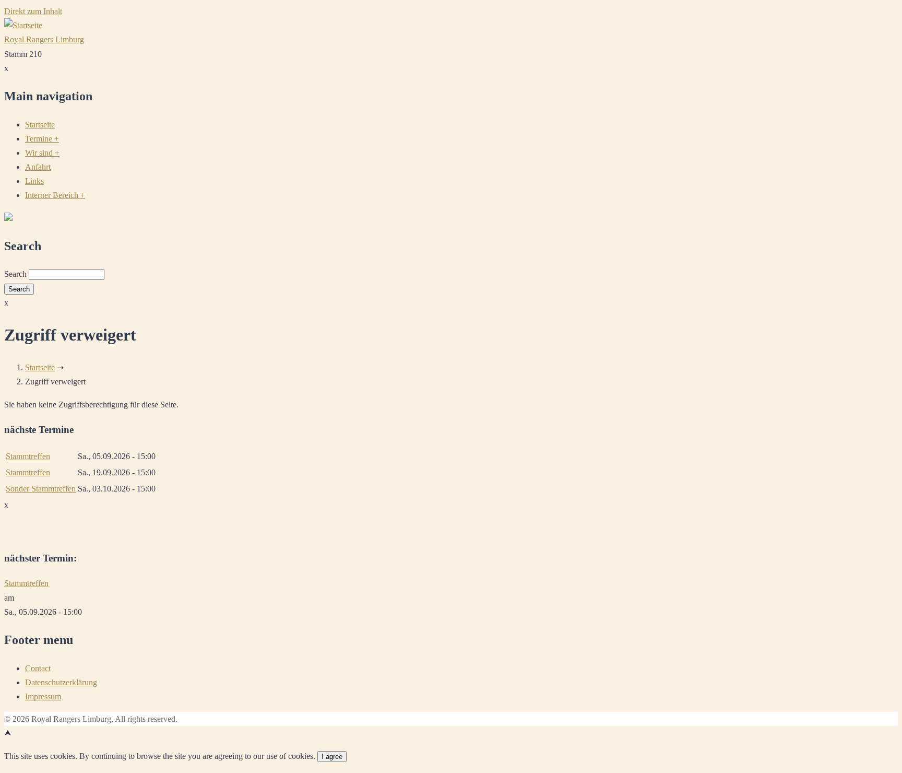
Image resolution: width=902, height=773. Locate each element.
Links (34, 181)
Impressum (43, 696)
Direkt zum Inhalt (33, 11)
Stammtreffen (28, 456)
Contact (38, 668)
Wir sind (42, 152)
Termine (42, 138)
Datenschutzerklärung (61, 682)
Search (15, 274)
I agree (332, 756)
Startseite (40, 124)
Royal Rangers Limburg (44, 39)
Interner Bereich (55, 195)
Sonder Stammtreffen (41, 488)
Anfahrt (38, 166)
